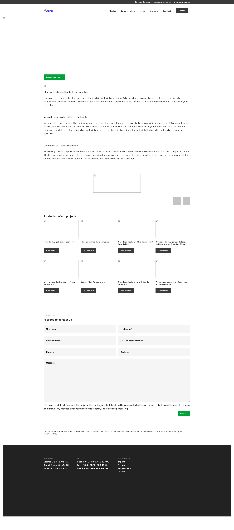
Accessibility (124, 468)
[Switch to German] (147, 2)
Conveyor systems (128, 11)
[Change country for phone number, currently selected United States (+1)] (121, 340)
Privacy (121, 465)
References (154, 11)
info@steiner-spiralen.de (162, 2)
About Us (112, 11)
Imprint (121, 461)
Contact (182, 11)
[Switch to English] (139, 2)
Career (121, 471)
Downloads (167, 11)
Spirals (142, 11)
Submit (182, 414)
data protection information (78, 405)
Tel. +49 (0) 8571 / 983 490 (182, 2)
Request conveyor (53, 77)
